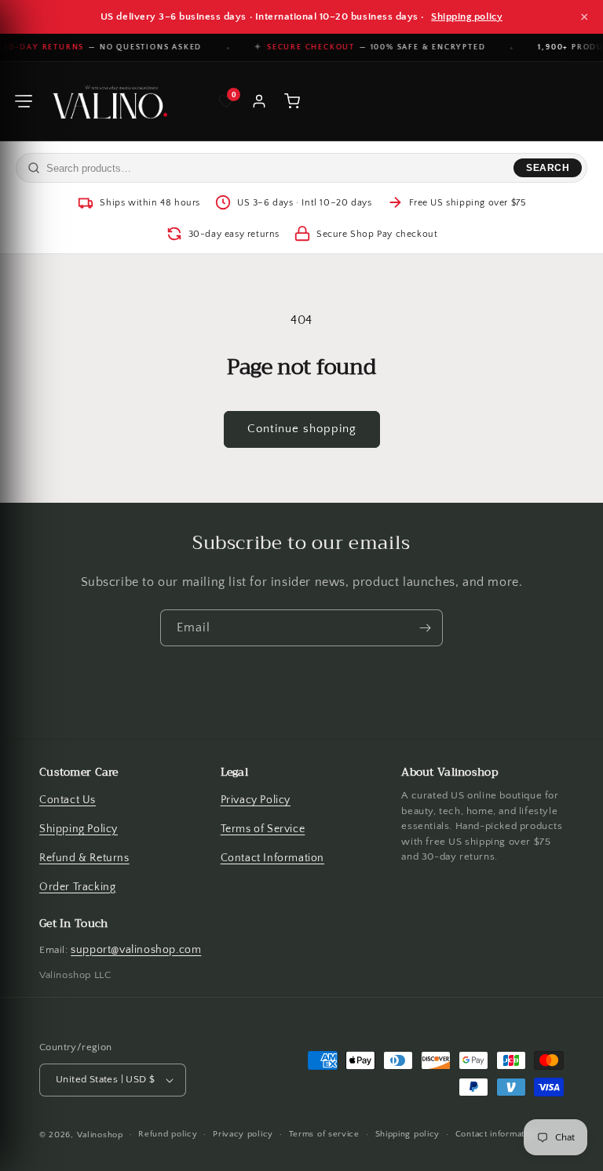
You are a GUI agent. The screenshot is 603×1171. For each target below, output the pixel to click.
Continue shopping (301, 429)
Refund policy (167, 1135)
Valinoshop (100, 1135)
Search (547, 168)
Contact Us (67, 800)
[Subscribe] (424, 627)
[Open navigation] (23, 101)
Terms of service (324, 1135)
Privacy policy (243, 1135)
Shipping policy (466, 16)
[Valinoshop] (108, 101)
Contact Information (272, 858)
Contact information (496, 1135)
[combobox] (276, 168)
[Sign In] (259, 101)
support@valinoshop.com (136, 950)
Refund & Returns (84, 858)
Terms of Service (263, 829)
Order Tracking (77, 887)
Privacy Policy (256, 800)
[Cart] (292, 101)
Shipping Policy (78, 829)
